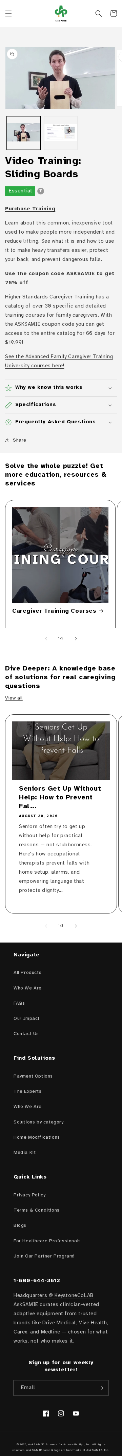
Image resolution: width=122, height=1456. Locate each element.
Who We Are (28, 988)
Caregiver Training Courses (54, 611)
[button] (8, 13)
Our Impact (27, 1018)
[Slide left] (46, 638)
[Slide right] (75, 638)
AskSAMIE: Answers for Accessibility (55, 1444)
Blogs (20, 1225)
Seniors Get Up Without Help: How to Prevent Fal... (60, 797)
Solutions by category (39, 1122)
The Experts (28, 1091)
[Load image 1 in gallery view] (24, 133)
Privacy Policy (29, 1195)
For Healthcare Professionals (47, 1241)
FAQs (19, 1003)
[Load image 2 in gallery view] (61, 133)
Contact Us (26, 1033)
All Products (27, 972)
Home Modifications (37, 1137)
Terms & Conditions (37, 1210)
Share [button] (19, 440)
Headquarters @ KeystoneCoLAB (54, 1295)
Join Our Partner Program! (44, 1256)
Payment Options (33, 1076)
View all (14, 698)
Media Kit (25, 1152)
